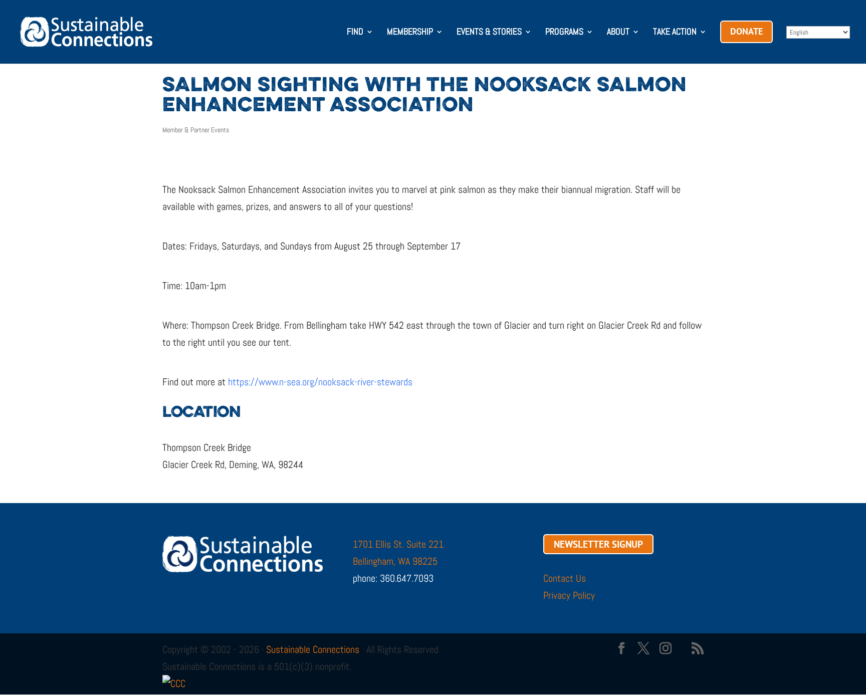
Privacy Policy (569, 595)
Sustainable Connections (312, 649)
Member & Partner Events (195, 129)
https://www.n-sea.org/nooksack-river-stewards (320, 381)
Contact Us (564, 578)
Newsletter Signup (598, 544)
